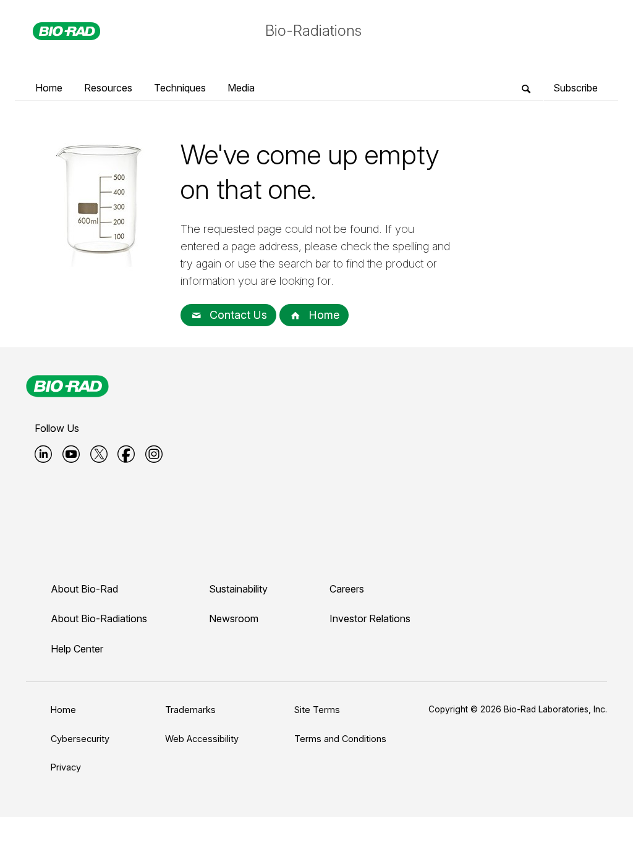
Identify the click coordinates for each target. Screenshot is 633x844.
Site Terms (317, 709)
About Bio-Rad (84, 589)
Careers (346, 589)
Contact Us (236, 314)
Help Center (77, 649)
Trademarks (190, 709)
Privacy (66, 767)
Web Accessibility (202, 738)
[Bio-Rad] (67, 386)
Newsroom (233, 618)
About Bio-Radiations (99, 618)
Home (322, 314)
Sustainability (238, 589)
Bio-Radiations (313, 31)
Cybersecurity (80, 738)
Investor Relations (369, 618)
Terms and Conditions (340, 738)
